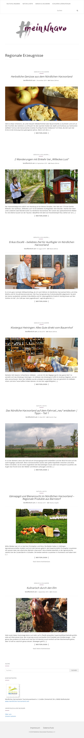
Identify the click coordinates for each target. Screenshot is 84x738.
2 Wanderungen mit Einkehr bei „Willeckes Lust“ (41, 159)
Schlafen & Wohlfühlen (61, 4)
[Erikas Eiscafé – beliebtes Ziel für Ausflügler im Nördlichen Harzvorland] (41, 272)
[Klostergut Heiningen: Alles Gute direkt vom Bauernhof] (41, 355)
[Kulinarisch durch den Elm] (41, 615)
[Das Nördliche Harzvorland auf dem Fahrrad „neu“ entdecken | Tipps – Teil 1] (41, 440)
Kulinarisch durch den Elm (41, 587)
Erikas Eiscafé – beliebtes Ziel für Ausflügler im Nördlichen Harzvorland (41, 243)
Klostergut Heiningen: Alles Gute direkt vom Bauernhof (42, 327)
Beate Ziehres (55, 80)
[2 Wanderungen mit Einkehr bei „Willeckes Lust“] (41, 186)
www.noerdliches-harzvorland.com (17, 701)
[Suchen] (77, 10)
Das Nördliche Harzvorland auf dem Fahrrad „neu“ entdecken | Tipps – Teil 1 (41, 412)
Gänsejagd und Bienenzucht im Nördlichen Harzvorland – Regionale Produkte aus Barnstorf (41, 497)
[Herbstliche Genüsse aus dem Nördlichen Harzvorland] (41, 104)
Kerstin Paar (53, 417)
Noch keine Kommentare (41, 562)
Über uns (8, 714)
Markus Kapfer (54, 503)
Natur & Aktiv (28, 4)
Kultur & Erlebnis (13, 4)
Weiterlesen (41, 133)
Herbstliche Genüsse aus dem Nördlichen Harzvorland (41, 76)
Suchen (74, 670)
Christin (54, 592)
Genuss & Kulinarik (42, 4)
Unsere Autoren (10, 716)
